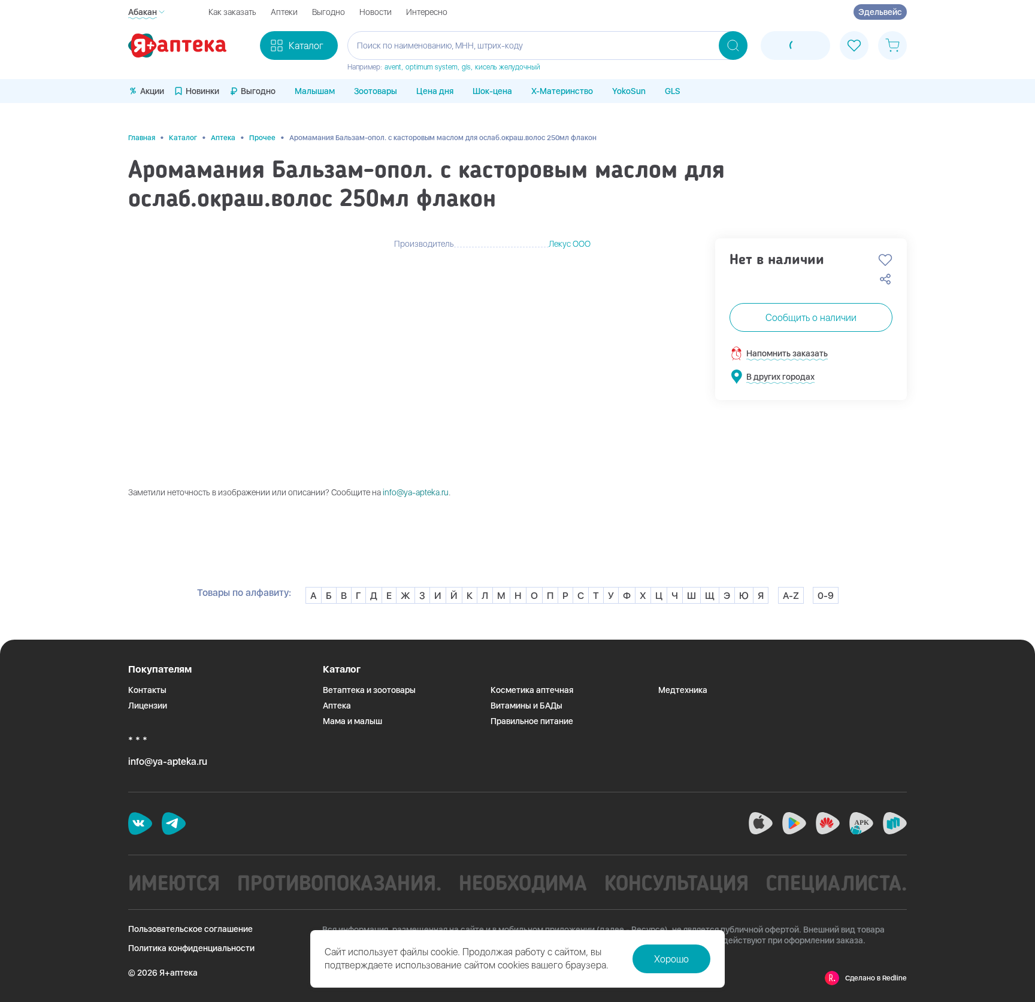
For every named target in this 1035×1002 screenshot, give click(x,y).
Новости (375, 12)
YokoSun (629, 91)
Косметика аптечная (532, 690)
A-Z (791, 595)
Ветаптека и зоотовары (369, 690)
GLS (672, 91)
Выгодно (328, 12)
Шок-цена (492, 91)
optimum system (431, 67)
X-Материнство (562, 91)
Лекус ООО (570, 244)
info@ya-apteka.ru (416, 492)
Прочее (262, 138)
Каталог (183, 138)
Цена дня (434, 91)
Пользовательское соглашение (190, 929)
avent (393, 67)
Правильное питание (532, 721)
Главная (141, 138)
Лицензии (147, 705)
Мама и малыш (352, 721)
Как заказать (232, 12)
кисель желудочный (507, 67)
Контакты (147, 690)
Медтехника (682, 690)
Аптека (223, 138)
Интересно (426, 12)
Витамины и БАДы (526, 705)
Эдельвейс (880, 12)
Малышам (315, 91)
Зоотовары (375, 91)
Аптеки (284, 12)
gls (466, 67)
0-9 (826, 595)
